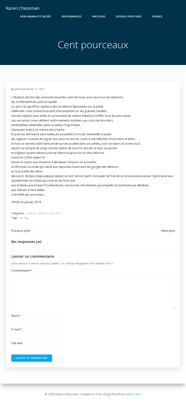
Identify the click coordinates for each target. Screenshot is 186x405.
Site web (17, 343)
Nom (15, 316)
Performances (72, 16)
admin (18, 89)
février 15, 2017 (36, 89)
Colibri (136, 394)
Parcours (98, 16)
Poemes (157, 16)
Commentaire (21, 270)
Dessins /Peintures (129, 16)
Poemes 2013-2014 (49, 213)
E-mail (16, 329)
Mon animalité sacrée (35, 16)
